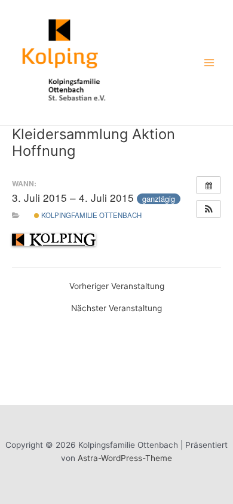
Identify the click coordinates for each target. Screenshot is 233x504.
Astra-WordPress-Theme (125, 458)
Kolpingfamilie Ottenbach (90, 215)
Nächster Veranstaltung (116, 309)
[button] (208, 209)
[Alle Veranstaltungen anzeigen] (208, 185)
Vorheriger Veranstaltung (116, 286)
